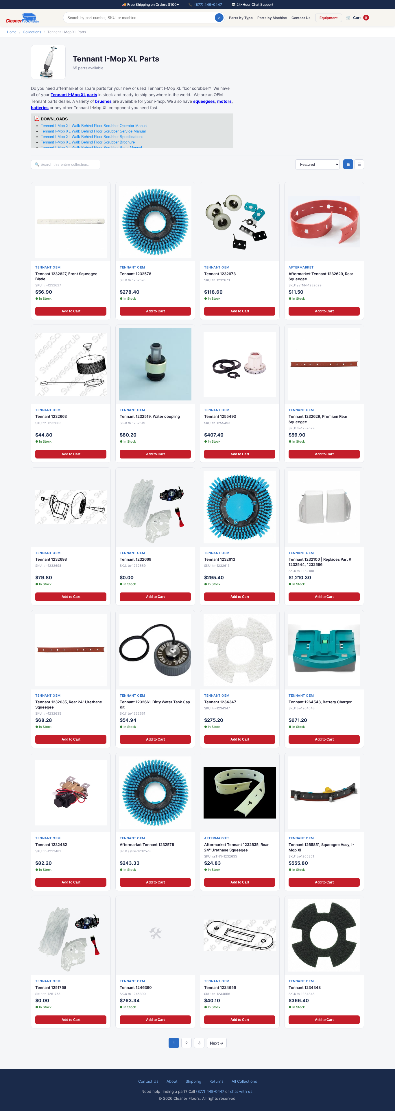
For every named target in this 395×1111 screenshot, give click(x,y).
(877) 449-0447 (208, 4)
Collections (32, 32)
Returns (216, 1081)
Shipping (193, 1081)
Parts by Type (241, 18)
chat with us (241, 1091)
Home (11, 32)
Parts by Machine (272, 18)
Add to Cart (71, 311)
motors (224, 101)
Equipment (329, 18)
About (172, 1081)
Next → (217, 1043)
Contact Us (301, 18)
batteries (40, 107)
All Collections (244, 1081)
